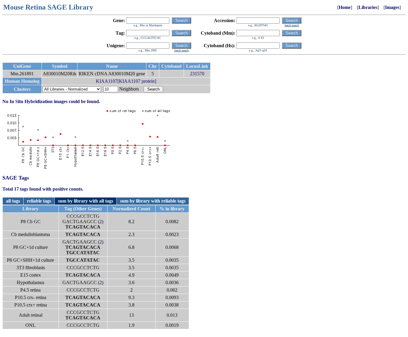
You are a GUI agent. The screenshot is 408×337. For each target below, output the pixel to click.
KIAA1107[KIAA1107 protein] (126, 81)
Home (345, 7)
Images (392, 7)
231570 (197, 73)
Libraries (367, 7)
